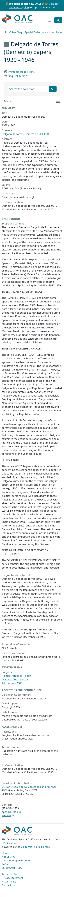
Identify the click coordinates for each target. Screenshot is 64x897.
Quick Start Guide (12, 868)
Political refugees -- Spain (17, 675)
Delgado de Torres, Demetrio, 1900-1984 (25, 134)
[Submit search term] (53, 89)
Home (5, 853)
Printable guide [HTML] (21, 71)
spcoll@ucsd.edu (12, 812)
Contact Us (8, 885)
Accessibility (9, 881)
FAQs (5, 864)
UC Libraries (9, 843)
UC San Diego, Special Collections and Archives (34, 32)
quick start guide (19, 7)
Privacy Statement (12, 878)
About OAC (8, 856)
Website (6, 815)
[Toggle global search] (58, 20)
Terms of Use (9, 874)
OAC (17, 19)
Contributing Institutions (16, 860)
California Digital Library (35, 847)
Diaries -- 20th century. (15, 679)
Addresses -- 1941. (12, 683)
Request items (16, 76)
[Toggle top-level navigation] (49, 20)
